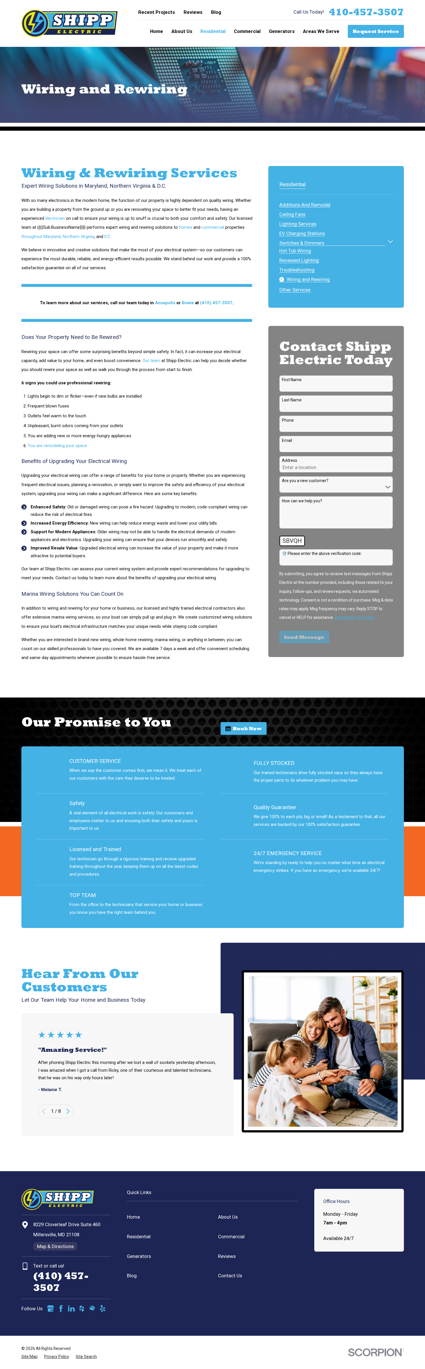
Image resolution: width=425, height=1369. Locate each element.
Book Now (247, 728)
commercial (213, 227)
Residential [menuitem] (213, 31)
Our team (151, 360)
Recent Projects (156, 12)
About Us (228, 1217)
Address (289, 460)
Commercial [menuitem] (247, 31)
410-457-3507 (366, 12)
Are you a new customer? (305, 480)
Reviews (193, 12)
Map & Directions (55, 1246)
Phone (288, 420)
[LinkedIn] (71, 1308)
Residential (139, 1236)
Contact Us (230, 1275)
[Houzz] (81, 1308)
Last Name (292, 400)
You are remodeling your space (57, 445)
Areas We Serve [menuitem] (321, 31)
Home (133, 1217)
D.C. (107, 236)
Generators (139, 1256)
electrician (55, 218)
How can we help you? (302, 501)
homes (185, 227)
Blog (216, 12)
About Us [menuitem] (181, 31)
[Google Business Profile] (50, 1308)
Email (287, 440)
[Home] (69, 23)
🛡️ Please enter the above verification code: (322, 553)
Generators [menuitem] (282, 31)
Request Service (376, 31)
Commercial (231, 1236)
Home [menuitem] (156, 31)
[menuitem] (304, 203)
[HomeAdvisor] (92, 1308)
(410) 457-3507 (216, 302)
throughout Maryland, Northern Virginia (57, 236)
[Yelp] (102, 1308)
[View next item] (68, 1111)
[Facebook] (61, 1308)
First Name (292, 379)
